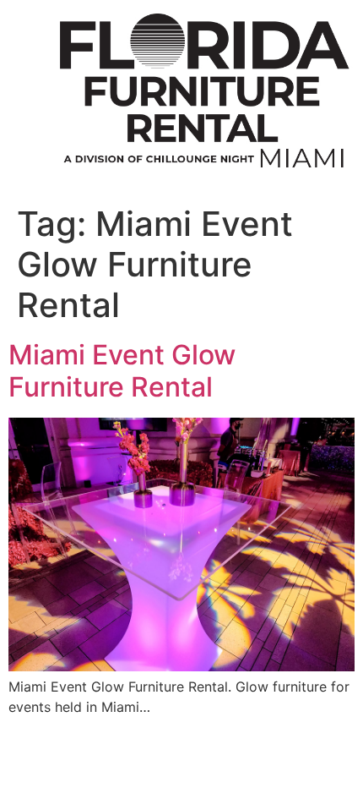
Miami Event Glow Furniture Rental (122, 370)
